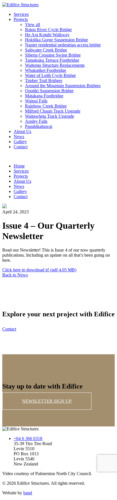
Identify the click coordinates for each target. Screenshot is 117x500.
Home (19, 166)
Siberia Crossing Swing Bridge (53, 55)
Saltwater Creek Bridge (46, 50)
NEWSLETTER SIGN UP (47, 401)
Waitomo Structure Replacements (55, 65)
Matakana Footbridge (44, 95)
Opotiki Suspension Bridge (49, 90)
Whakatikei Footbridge (45, 70)
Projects (21, 19)
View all (32, 24)
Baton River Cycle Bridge (48, 29)
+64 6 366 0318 (28, 438)
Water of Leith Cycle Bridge (50, 75)
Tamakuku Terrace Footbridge (52, 60)
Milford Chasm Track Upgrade (52, 111)
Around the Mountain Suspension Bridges (63, 85)
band (27, 492)
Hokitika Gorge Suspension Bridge (56, 39)
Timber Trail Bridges (43, 80)
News (19, 136)
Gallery (20, 141)
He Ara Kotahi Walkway (47, 34)
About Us (22, 131)
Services (21, 14)
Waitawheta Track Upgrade (49, 116)
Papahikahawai (38, 126)
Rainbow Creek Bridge (46, 106)
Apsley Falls (36, 121)
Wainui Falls (36, 100)
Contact (21, 146)
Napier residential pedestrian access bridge (63, 44)
